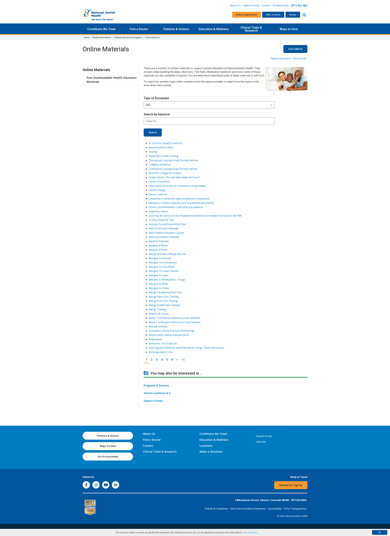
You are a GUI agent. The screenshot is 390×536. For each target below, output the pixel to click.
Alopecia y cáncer (158, 211)
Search (153, 132)
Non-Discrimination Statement (248, 508)
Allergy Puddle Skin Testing (164, 305)
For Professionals (108, 456)
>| (184, 359)
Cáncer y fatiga (157, 190)
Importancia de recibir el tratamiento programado (177, 185)
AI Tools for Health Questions (166, 143)
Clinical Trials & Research (251, 29)
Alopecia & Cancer (159, 313)
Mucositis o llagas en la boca (165, 173)
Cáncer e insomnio (159, 181)
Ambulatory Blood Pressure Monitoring (171, 330)
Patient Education (280, 58)
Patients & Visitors (176, 29)
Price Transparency (295, 508)
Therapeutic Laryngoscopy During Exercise (173, 160)
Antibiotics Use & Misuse (163, 343)
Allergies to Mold (158, 284)
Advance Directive (159, 241)
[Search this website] (304, 15)
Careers (267, 5)
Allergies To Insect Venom (163, 271)
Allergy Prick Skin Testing (163, 301)
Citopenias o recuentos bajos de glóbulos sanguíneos (179, 198)
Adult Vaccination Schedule (164, 237)
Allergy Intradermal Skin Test (165, 292)
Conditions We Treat (101, 29)
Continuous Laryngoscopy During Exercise (173, 168)
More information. (251, 532)
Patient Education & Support (128, 37)
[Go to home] (105, 15)
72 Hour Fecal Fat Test (161, 220)
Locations (205, 445)
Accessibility (275, 508)
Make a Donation (210, 451)
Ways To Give (108, 446)
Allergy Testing (157, 309)
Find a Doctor (139, 29)
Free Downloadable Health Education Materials (111, 80)
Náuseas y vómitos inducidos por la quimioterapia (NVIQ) (181, 203)
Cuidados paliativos (160, 164)
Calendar (261, 441)
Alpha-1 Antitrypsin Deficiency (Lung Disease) (174, 322)
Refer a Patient (273, 14)
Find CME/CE (295, 49)
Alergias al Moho (158, 245)
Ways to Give (289, 29)
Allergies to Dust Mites (162, 266)
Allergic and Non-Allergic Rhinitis (167, 254)
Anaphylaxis (155, 339)
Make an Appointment (246, 14)
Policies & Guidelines (216, 508)
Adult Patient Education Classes (166, 232)
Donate (292, 14)
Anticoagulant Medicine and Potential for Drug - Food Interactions (186, 347)
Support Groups (153, 400)
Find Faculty (299, 58)
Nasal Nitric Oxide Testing (163, 156)
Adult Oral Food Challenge (163, 228)
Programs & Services (156, 385)
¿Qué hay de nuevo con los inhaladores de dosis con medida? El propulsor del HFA (195, 215)
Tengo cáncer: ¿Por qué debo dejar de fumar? (174, 177)
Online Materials (96, 70)
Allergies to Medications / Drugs (167, 279)
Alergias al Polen (158, 249)
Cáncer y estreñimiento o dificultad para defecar (176, 207)
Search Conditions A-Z (157, 393)
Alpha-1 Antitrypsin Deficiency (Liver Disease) (174, 318)
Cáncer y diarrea (158, 194)
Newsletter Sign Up (290, 485)
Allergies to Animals (160, 258)
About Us (235, 5)
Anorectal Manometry (161, 147)
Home (86, 37)
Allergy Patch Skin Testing (163, 296)
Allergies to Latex (158, 275)
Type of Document (156, 98)
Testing (153, 151)
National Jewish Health (296, 516)
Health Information (102, 37)
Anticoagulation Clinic (161, 352)
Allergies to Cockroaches (163, 262)
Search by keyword (157, 114)
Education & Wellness (214, 29)
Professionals (281, 5)
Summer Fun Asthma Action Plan (167, 224)
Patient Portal (251, 5)
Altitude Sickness (158, 326)
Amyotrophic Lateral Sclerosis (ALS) (169, 335)
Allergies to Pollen (159, 288)
